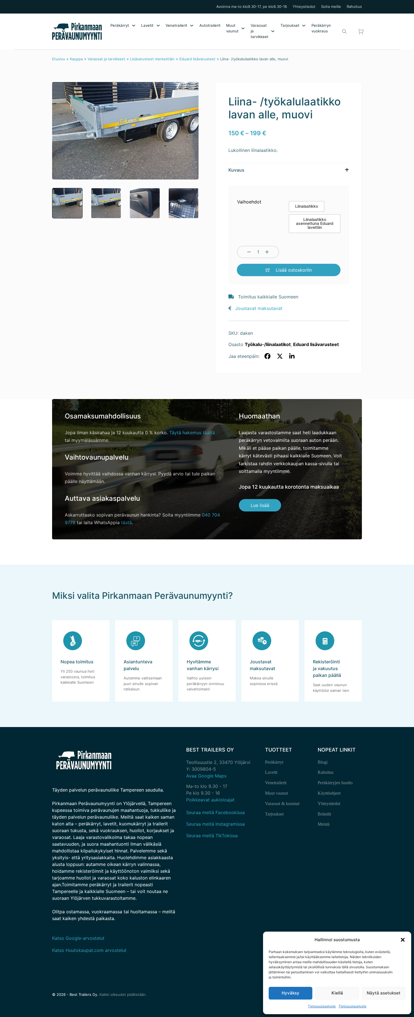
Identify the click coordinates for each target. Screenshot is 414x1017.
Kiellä (337, 993)
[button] (403, 940)
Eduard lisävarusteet (197, 59)
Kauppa (76, 59)
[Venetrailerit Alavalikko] (191, 25)
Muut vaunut (232, 28)
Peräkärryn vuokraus (321, 28)
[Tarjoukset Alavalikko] (304, 25)
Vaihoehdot (249, 202)
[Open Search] (344, 31)
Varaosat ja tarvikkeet (259, 31)
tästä (126, 522)
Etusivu (58, 59)
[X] (279, 356)
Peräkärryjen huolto (335, 782)
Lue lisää (260, 505)
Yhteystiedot (304, 7)
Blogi (323, 762)
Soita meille (331, 7)
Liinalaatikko (306, 206)
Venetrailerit (176, 25)
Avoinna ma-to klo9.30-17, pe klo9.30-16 (251, 7)
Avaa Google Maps (206, 776)
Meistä (324, 824)
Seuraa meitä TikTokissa (212, 835)
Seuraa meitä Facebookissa (215, 812)
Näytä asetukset (383, 993)
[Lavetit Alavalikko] (158, 25)
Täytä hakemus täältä (192, 432)
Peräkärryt (119, 25)
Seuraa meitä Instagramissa (215, 824)
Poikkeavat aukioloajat (210, 800)
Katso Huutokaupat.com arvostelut (89, 950)
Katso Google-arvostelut (78, 938)
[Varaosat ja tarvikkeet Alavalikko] (273, 31)
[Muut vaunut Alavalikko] (243, 28)
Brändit (324, 814)
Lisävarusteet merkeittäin (152, 59)
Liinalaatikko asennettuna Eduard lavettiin (314, 223)
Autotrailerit (210, 25)
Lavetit (147, 25)
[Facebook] (267, 356)
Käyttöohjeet (329, 793)
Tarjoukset (290, 25)
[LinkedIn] (292, 356)
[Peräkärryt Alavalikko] (133, 25)
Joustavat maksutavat (258, 308)
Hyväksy (290, 993)
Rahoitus (354, 7)
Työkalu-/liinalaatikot (268, 344)
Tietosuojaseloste (322, 1006)
